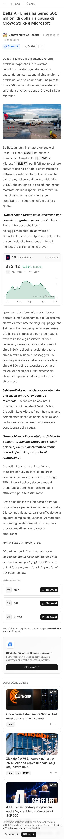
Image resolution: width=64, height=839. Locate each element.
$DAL (27, 153)
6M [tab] (13, 272)
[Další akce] (55, 724)
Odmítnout (11, 834)
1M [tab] (8, 272)
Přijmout (28, 834)
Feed (17, 3)
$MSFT (22, 163)
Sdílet (31, 46)
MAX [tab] (36, 272)
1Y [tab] (25, 272)
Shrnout (13, 46)
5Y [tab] (30, 272)
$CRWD (42, 158)
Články (30, 3)
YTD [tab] (19, 272)
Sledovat (51, 589)
